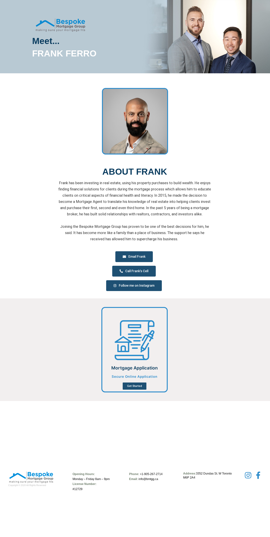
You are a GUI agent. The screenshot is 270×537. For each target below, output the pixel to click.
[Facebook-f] (258, 475)
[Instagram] (248, 475)
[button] (134, 256)
